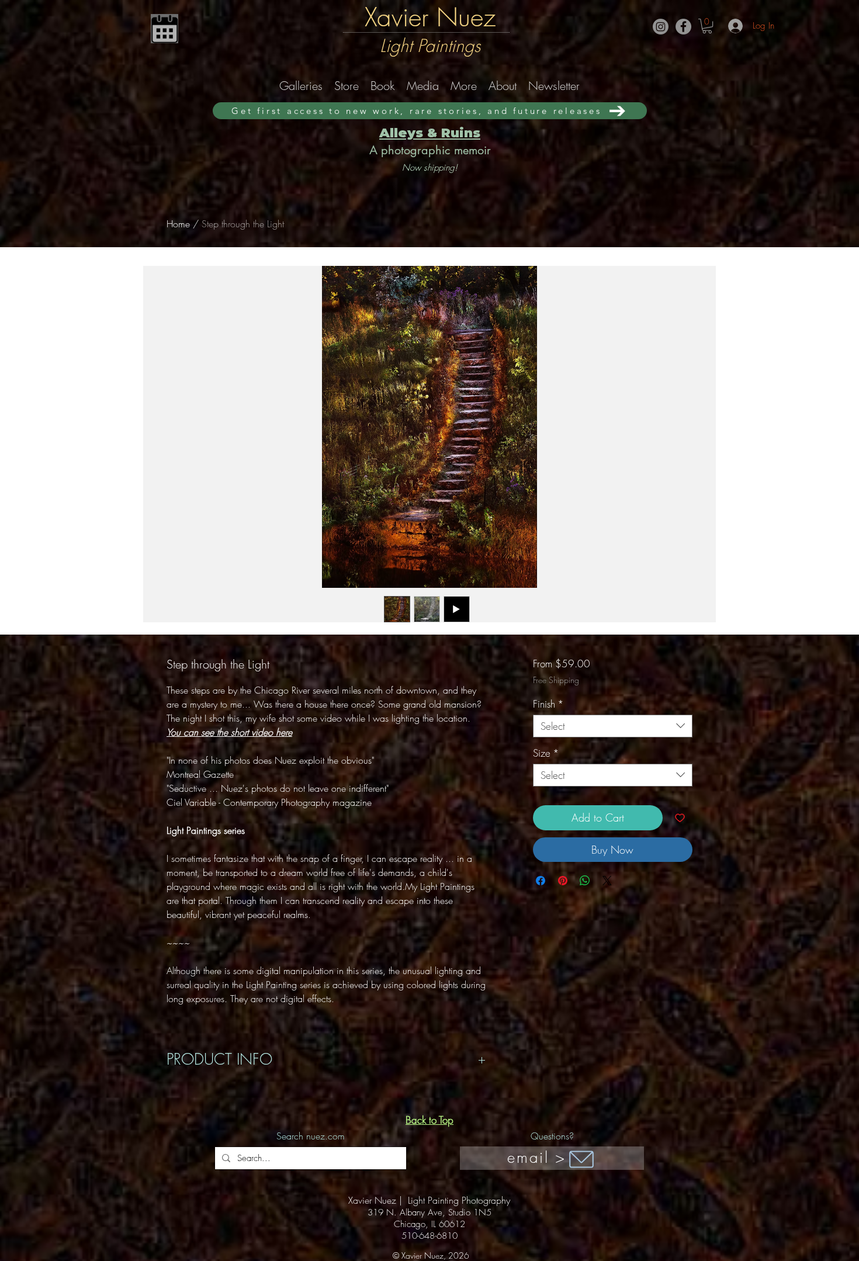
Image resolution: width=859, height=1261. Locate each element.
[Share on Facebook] (541, 881)
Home (178, 223)
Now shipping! (430, 168)
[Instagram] (661, 26)
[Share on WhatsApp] (585, 881)
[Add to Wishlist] (679, 817)
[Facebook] (683, 26)
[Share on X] (607, 881)
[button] (707, 26)
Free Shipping (556, 679)
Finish (548, 704)
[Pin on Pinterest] (563, 881)
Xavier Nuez (430, 17)
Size (546, 753)
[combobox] (612, 726)
